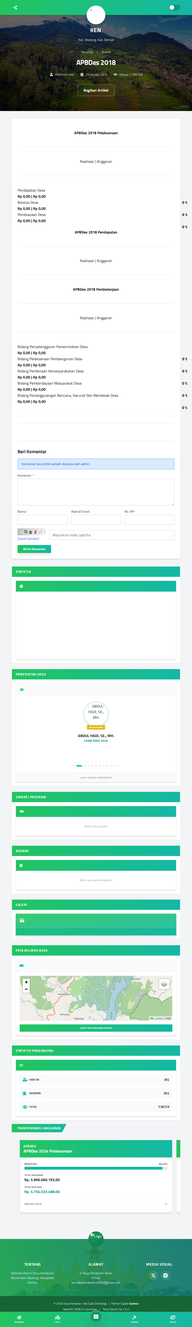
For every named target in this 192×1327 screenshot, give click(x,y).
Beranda (87, 51)
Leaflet (157, 1018)
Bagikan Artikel (96, 90)
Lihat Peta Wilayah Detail (96, 1028)
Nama (23, 511)
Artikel (106, 51)
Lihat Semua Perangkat (96, 777)
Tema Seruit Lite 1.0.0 (116, 1309)
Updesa (133, 1303)
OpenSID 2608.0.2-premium (80, 1309)
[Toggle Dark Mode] (174, 7)
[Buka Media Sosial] (15, 7)
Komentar (25, 475)
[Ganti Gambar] (28, 538)
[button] (26, 982)
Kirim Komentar (34, 548)
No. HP (130, 511)
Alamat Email (80, 511)
